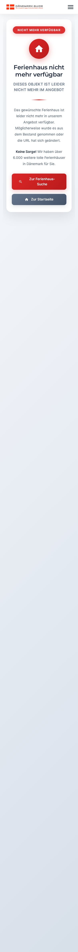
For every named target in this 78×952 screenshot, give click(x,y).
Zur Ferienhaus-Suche (42, 181)
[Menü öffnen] (70, 7)
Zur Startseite (42, 199)
